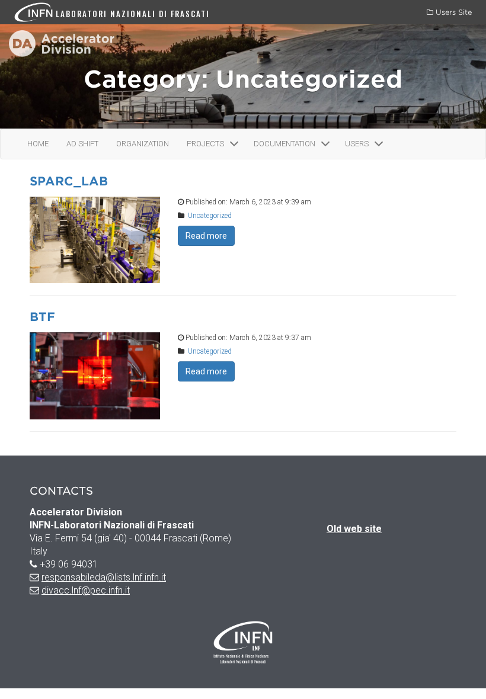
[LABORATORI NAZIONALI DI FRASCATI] (35, 11)
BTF (42, 317)
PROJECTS (205, 143)
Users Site (452, 12)
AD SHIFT (82, 143)
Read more (206, 236)
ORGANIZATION (142, 143)
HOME (38, 143)
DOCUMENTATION (284, 143)
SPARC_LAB (69, 181)
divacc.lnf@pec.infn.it (85, 590)
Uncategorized (210, 215)
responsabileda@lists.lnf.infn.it (103, 577)
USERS (357, 143)
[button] (234, 144)
